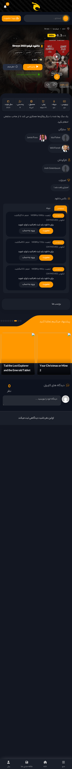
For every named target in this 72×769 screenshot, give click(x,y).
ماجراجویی (18, 52)
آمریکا (31, 107)
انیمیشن (38, 52)
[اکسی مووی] (36, 6)
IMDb (51, 35)
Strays (46, 29)
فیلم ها (56, 29)
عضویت (46, 231)
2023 (8, 107)
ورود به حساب (28, 231)
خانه (63, 29)
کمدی (28, 52)
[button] (20, 321)
